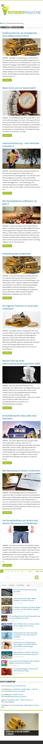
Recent (4, 585)
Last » (30, 571)
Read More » (7, 80)
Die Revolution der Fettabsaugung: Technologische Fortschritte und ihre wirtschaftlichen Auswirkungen (25, 644)
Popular (11, 585)
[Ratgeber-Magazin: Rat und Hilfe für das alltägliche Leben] (21, 9)
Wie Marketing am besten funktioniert (21, 470)
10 (22, 571)
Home (4, 23)
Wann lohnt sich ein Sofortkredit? (19, 88)
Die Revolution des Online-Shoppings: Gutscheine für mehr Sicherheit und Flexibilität (25, 635)
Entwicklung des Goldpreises (16, 253)
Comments (20, 585)
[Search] (36, 577)
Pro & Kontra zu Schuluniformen (15, 686)
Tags (28, 585)
